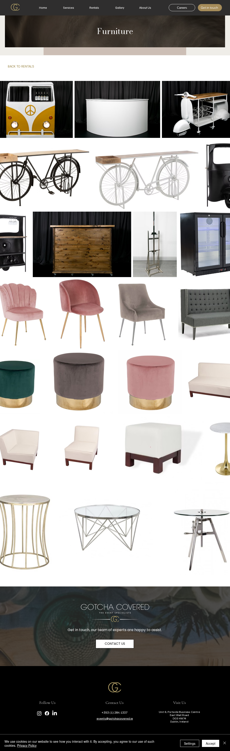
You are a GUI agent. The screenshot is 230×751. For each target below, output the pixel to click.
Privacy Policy (27, 745)
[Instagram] (39, 713)
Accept (210, 743)
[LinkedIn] (55, 713)
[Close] (224, 743)
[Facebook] (47, 713)
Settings (189, 743)
